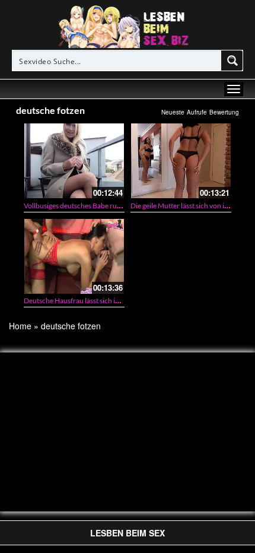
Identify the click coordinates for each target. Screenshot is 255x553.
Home (20, 326)
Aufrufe (197, 112)
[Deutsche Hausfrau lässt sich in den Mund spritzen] (74, 256)
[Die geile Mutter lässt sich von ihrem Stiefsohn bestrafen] (180, 161)
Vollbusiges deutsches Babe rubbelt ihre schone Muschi (109, 205)
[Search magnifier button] (232, 60)
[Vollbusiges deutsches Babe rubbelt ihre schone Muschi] (74, 161)
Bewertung (224, 112)
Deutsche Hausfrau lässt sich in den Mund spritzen (101, 300)
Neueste (172, 112)
